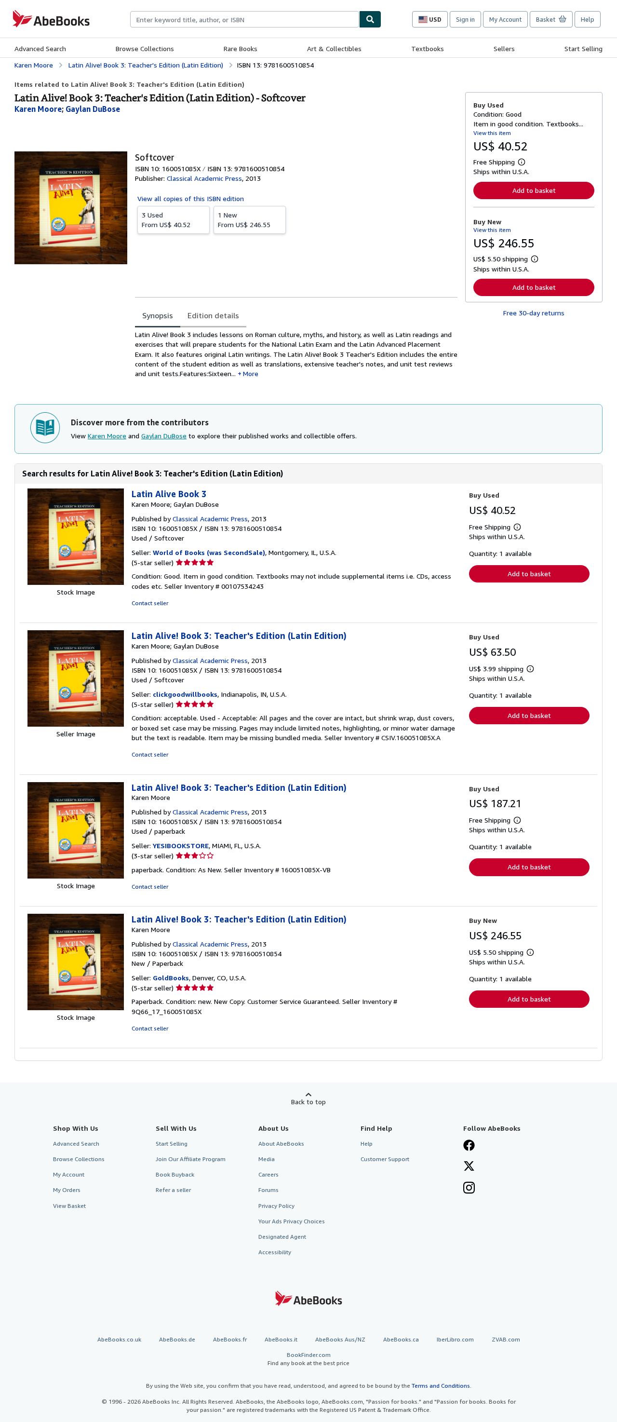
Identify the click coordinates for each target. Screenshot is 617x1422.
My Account (505, 19)
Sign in (465, 19)
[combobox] (244, 19)
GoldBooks (171, 978)
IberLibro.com (455, 1339)
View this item (492, 132)
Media (266, 1159)
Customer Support (385, 1159)
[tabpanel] (296, 357)
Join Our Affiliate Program (191, 1159)
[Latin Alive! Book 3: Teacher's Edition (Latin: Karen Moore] (75, 876)
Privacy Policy (276, 1205)
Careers (268, 1174)
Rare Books (240, 48)
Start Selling (583, 48)
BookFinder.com (308, 1359)
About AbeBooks (281, 1143)
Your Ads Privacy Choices (291, 1221)
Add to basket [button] (534, 190)
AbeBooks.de (177, 1339)
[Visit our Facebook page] (469, 1146)
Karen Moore (107, 436)
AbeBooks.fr (230, 1339)
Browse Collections (145, 48)
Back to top (308, 1101)
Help (587, 19)
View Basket (69, 1205)
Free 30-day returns (533, 313)
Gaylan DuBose (164, 436)
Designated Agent (282, 1236)
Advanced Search (40, 48)
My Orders (66, 1189)
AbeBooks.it (281, 1339)
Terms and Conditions (441, 1385)
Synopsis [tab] (157, 315)
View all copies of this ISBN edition (190, 198)
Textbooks (427, 48)
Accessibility (274, 1252)
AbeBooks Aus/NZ (340, 1339)
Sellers (504, 48)
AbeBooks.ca (401, 1339)
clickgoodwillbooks (185, 694)
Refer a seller (173, 1189)
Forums (268, 1189)
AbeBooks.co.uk (119, 1339)
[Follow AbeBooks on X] (469, 1167)
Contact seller (150, 603)
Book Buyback (175, 1174)
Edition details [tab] (213, 315)
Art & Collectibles (334, 48)
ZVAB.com (506, 1339)
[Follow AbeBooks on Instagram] (469, 1188)
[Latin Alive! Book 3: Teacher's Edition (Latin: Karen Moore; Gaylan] (75, 724)
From (166, 220)
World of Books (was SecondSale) (209, 552)
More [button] (250, 373)
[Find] (370, 19)
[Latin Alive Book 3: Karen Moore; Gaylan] (75, 582)
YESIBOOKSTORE (181, 845)
